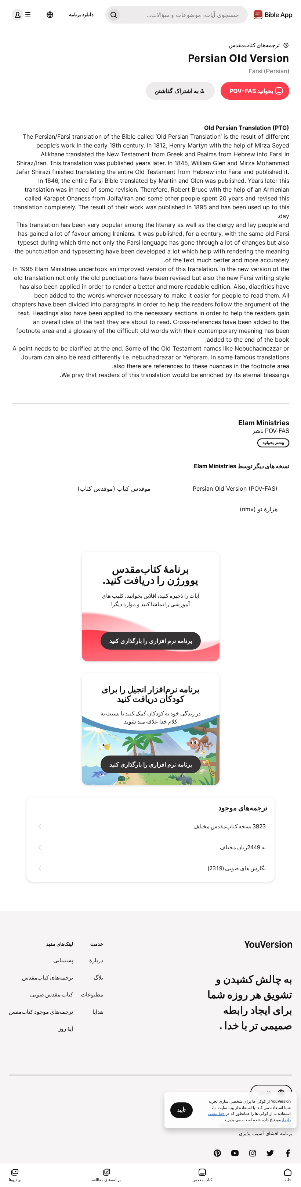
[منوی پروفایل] (23, 14)
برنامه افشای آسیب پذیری (265, 1133)
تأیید (181, 1110)
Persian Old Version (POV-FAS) (235, 488)
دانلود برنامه (81, 14)
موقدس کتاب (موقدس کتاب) (113, 488)
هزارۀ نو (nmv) (259, 509)
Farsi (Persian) (269, 71)
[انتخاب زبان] (50, 14)
